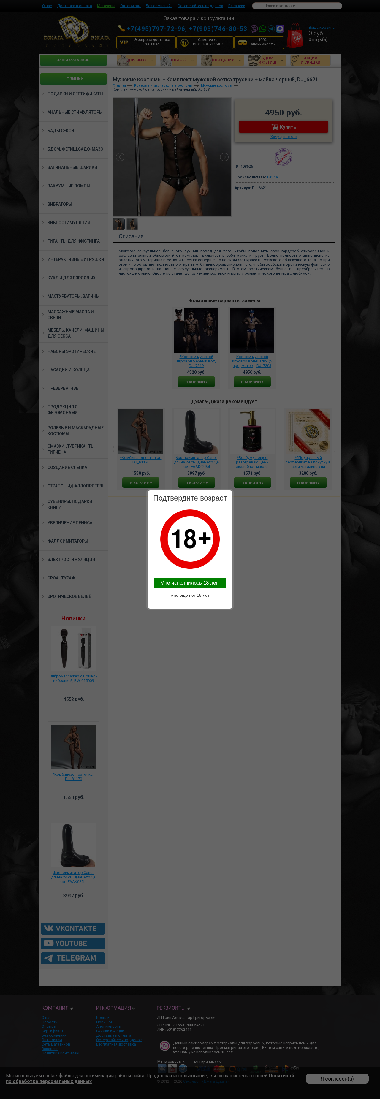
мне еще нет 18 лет (190, 595)
